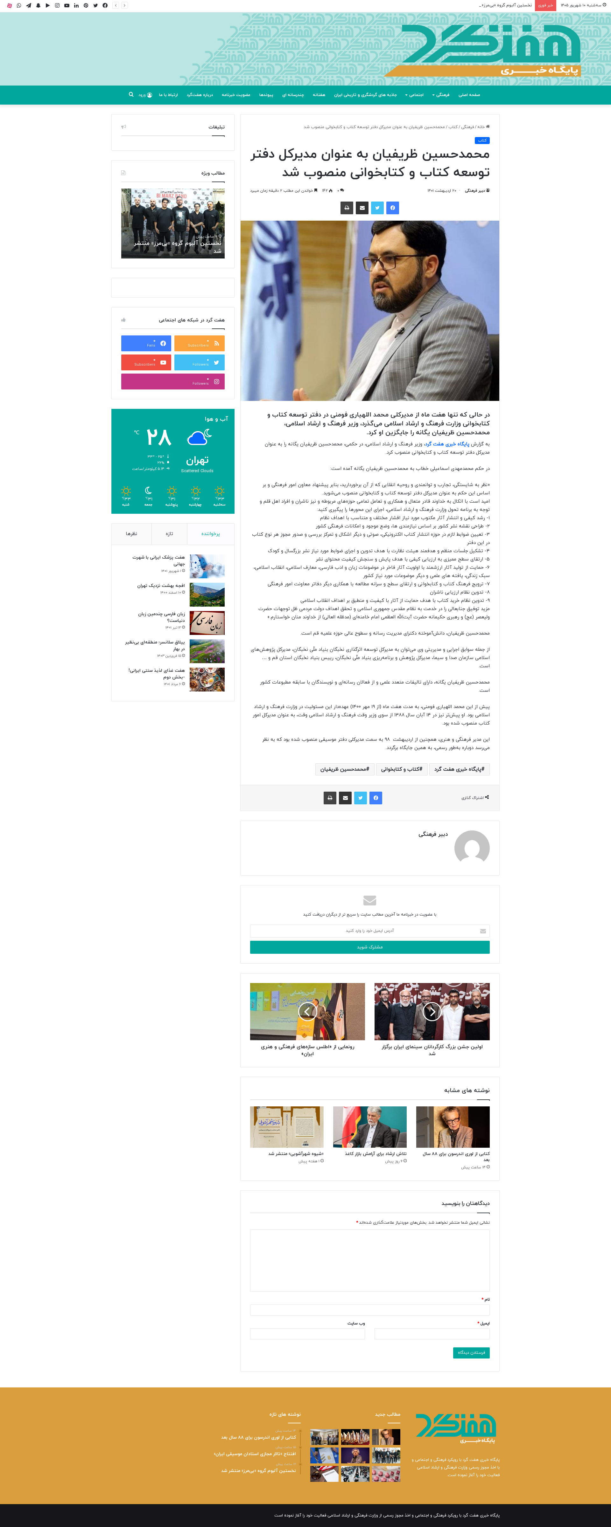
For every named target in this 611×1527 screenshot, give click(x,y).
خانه (481, 127)
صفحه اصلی (469, 95)
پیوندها (266, 95)
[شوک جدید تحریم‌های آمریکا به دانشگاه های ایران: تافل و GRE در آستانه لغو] (324, 1474)
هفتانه (319, 95)
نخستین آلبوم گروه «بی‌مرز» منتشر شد (497, 5)
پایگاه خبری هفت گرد (447, 444)
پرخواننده (210, 534)
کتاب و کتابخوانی (400, 769)
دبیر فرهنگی (475, 190)
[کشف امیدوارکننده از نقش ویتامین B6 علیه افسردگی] (386, 1474)
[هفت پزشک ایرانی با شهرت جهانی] (207, 566)
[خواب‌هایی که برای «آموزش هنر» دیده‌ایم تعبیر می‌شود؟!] (324, 1455)
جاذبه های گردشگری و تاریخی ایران (365, 95)
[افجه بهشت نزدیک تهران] (207, 595)
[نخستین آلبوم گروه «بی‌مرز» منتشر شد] (386, 1455)
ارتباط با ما (168, 95)
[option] (161, 223)
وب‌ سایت (356, 1323)
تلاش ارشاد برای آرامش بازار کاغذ (376, 1154)
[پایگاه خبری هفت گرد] (305, 56)
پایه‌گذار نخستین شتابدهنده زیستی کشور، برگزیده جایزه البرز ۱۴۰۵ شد (164, 247)
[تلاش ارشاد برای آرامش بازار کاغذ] (370, 1127)
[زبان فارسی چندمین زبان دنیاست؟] (207, 623)
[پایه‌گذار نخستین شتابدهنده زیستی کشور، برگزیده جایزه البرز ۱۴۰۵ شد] (355, 1437)
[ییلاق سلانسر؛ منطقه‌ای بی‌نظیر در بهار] (207, 651)
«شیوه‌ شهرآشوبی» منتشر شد (296, 1154)
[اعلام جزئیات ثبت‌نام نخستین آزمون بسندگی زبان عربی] (355, 1474)
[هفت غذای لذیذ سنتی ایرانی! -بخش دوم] (207, 679)
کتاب (453, 127)
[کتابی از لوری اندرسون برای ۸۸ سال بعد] (453, 1127)
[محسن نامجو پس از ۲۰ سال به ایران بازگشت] (355, 1455)
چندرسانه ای (293, 95)
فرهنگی (442, 95)
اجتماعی (416, 95)
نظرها (131, 534)
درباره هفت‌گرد (200, 95)
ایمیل (483, 1323)
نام (485, 1300)
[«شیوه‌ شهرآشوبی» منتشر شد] (287, 1127)
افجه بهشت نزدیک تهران (161, 586)
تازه (169, 534)
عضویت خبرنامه (236, 95)
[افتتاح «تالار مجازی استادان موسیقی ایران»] (324, 1437)
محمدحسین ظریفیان (343, 769)
